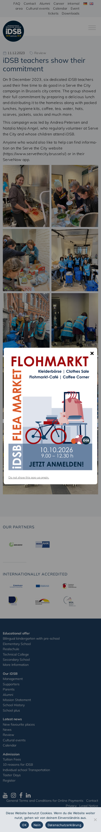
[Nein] (95, 819)
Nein (37, 825)
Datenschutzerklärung (64, 825)
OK (24, 825)
